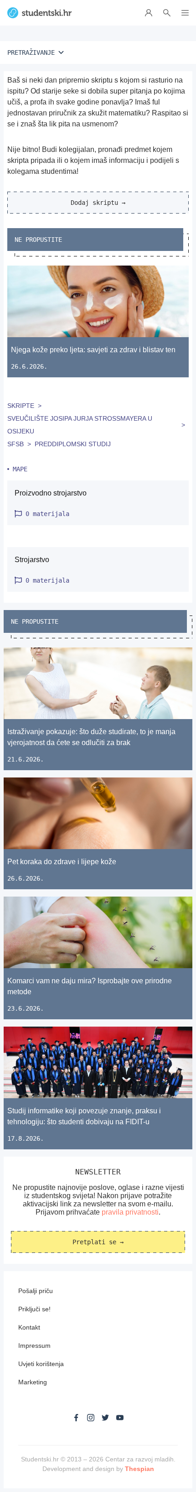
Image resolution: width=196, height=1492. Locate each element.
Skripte (20, 405)
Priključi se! (34, 1309)
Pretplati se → (98, 1242)
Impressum (34, 1345)
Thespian (139, 1468)
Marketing (32, 1382)
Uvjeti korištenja (41, 1363)
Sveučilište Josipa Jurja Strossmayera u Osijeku (79, 425)
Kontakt (29, 1327)
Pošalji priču (35, 1290)
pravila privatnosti (130, 1212)
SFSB (15, 444)
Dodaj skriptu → (98, 202)
